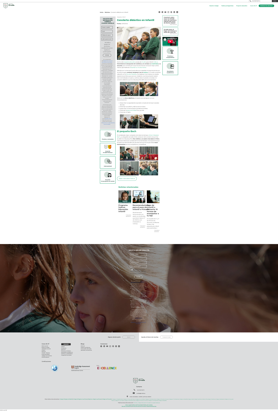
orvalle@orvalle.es (140, 393)
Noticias (107, 12)
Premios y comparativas (67, 353)
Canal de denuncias (151, 406)
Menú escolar (45, 346)
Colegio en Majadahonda (117, 399)
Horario (43, 350)
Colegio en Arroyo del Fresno (129, 399)
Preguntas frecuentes (66, 355)
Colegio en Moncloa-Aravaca (162, 399)
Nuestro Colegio (214, 5)
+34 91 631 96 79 (255, 1)
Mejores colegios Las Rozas (94, 399)
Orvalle (144, 62)
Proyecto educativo (241, 5)
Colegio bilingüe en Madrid (66, 399)
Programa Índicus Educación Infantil (123, 208)
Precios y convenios (66, 350)
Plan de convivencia (127, 406)
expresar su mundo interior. (139, 67)
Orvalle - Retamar (46, 352)
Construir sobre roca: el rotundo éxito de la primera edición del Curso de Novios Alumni (170, 20)
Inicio (101, 12)
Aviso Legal (128, 405)
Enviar (107, 55)
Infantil (123, 17)
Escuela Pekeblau (131, 74)
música (145, 72)
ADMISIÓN (65, 344)
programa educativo (129, 62)
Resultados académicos (67, 352)
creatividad (154, 63)
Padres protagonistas (227, 5)
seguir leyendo (173, 24)
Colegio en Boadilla (183, 399)
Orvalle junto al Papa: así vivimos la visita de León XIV (170, 31)
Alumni (128, 337)
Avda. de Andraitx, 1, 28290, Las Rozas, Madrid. (140, 396)
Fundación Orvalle (166, 337)
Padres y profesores (85, 347)
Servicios (63, 349)
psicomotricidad (131, 110)
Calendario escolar (46, 348)
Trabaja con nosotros (47, 355)
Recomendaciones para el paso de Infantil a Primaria (141, 207)
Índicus (156, 62)
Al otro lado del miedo (86, 348)
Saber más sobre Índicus (127, 178)
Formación (63, 348)
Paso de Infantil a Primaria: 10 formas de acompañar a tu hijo (153, 210)
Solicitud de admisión (266, 5)
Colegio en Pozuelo (106, 399)
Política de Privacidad (137, 405)
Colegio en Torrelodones (174, 399)
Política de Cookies (148, 405)
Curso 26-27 (253, 5)
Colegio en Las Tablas (140, 399)
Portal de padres (46, 354)
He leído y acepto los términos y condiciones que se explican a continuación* (138, 271)
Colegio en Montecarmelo (150, 399)
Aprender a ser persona (86, 350)
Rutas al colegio (45, 347)
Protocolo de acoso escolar (139, 406)
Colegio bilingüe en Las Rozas (80, 399)
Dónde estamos (45, 357)
